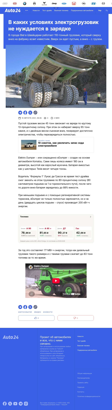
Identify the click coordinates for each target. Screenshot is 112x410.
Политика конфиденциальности (88, 396)
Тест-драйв (47, 10)
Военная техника (61, 10)
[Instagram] (26, 404)
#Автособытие (25, 312)
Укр (99, 10)
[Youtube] (15, 404)
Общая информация (84, 373)
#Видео (37, 312)
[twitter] (30, 113)
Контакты (80, 392)
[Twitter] (10, 404)
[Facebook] (5, 404)
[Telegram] (21, 404)
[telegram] (20, 113)
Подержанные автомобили (82, 10)
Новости (36, 10)
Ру (107, 10)
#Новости (47, 312)
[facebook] (25, 113)
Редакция (80, 387)
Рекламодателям (83, 378)
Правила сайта (82, 383)
